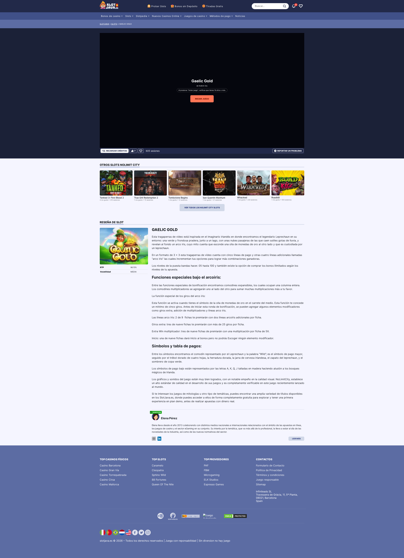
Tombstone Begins (178, 197)
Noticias (240, 16)
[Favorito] (140, 151)
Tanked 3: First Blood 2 (112, 197)
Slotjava (104, 24)
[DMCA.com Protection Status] (235, 516)
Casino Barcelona (110, 465)
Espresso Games (214, 484)
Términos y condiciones (270, 474)
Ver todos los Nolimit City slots (202, 207)
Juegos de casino (194, 16)
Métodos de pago (220, 16)
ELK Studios (211, 479)
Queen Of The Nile (163, 484)
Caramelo (157, 465)
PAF (206, 465)
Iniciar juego (202, 99)
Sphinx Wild (159, 474)
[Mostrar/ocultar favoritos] (301, 6)
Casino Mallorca (109, 484)
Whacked (242, 197)
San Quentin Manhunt (214, 197)
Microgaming (212, 474)
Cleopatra (158, 470)
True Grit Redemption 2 (146, 197)
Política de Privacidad (269, 470)
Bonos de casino (111, 16)
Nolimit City (203, 86)
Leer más (296, 439)
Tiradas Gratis (214, 6)
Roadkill (275, 197)
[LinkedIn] (159, 439)
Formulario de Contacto (270, 465)
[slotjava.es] (109, 6)
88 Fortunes (159, 479)
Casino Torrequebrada (113, 474)
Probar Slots (158, 6)
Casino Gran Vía (109, 470)
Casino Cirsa (107, 479)
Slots (128, 16)
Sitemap (261, 484)
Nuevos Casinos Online (165, 16)
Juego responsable (267, 479)
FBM (206, 470)
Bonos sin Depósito (186, 6)
